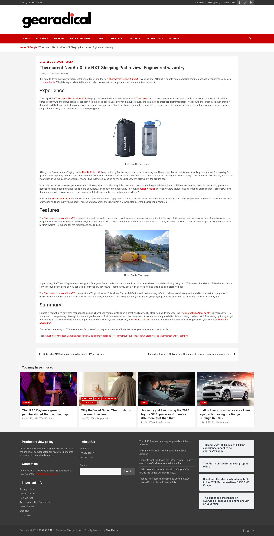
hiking (134, 336)
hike (128, 336)
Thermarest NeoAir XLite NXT (124, 79)
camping (121, 336)
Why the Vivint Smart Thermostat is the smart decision (106, 412)
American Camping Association (72, 336)
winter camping (181, 336)
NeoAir (141, 336)
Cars (100, 38)
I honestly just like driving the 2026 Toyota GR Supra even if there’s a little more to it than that (164, 414)
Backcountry (95, 336)
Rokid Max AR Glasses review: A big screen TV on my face (73, 354)
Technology (155, 38)
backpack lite (109, 336)
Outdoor (134, 38)
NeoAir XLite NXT (91, 172)
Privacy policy (214, 2)
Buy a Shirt (25, 515)
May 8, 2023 (45, 73)
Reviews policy (27, 493)
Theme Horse (74, 530)
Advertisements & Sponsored (35, 502)
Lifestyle (116, 38)
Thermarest (142, 98)
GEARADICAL (45, 530)
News (26, 38)
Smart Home (109, 399)
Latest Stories (27, 506)
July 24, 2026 (147, 422)
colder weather (147, 188)
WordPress (112, 530)
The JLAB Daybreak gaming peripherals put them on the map (45, 412)
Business (42, 38)
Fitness (174, 38)
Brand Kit (24, 510)
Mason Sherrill (60, 73)
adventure (50, 336)
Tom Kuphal (46, 418)
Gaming (59, 38)
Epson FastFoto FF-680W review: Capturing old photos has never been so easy (189, 354)
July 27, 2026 (88, 418)
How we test (229, 2)
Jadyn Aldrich (103, 418)
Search (83, 465)
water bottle (49, 82)
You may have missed (37, 367)
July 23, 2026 (206, 422)
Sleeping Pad (152, 336)
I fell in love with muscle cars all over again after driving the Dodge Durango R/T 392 (225, 414)
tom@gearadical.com (47, 474)
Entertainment (80, 38)
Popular (69, 62)
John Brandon (163, 422)
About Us (199, 2)
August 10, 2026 (30, 418)
